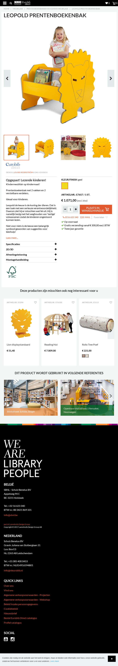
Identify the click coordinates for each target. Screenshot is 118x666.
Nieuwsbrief (10, 613)
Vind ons (8, 590)
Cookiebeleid (11, 608)
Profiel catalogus (13, 622)
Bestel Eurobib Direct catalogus (20, 617)
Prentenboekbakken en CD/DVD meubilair (47, 9)
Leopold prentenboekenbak (86, 9)
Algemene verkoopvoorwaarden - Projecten (27, 594)
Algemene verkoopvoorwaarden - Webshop (27, 599)
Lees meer (54, 661)
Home (6, 9)
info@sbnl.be (11, 515)
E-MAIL (86, 217)
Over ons (9, 585)
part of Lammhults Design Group (17, 524)
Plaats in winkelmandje (93, 209)
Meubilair (18, 9)
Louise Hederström (23, 172)
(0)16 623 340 (71, 217)
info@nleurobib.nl (13, 570)
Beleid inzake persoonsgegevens (21, 604)
